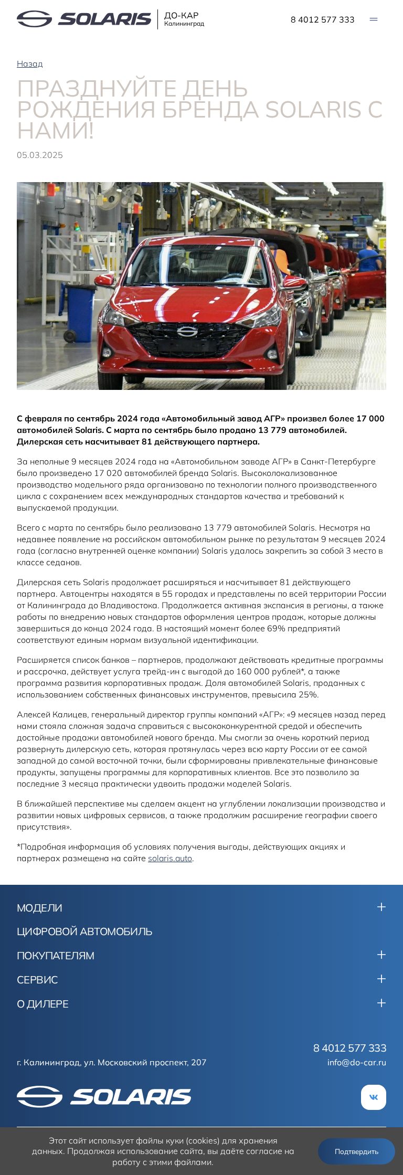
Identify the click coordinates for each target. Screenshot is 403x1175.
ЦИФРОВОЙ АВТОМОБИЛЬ (85, 931)
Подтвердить (356, 1151)
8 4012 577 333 (323, 19)
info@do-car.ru (356, 1062)
